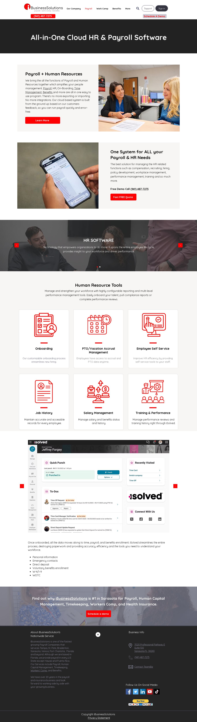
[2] (99, 266)
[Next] (180, 245)
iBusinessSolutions (71, 598)
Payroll (47, 88)
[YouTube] (150, 691)
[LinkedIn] (143, 691)
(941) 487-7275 (140, 189)
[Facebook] (128, 691)
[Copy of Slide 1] (96, 528)
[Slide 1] (97, 266)
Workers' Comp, (39, 670)
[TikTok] (157, 691)
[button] (155, 16)
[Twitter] (135, 691)
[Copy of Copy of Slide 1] (100, 528)
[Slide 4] (103, 528)
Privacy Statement (99, 718)
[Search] (138, 8)
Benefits (48, 92)
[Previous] (16, 245)
